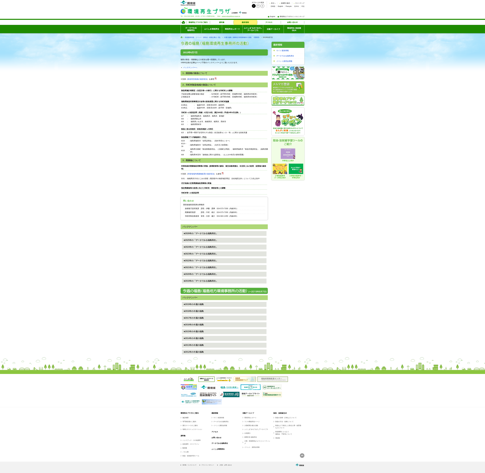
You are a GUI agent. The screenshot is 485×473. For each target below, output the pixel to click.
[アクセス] (269, 22)
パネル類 (186, 452)
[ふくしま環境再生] (211, 29)
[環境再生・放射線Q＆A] (294, 29)
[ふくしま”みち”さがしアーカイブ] (253, 29)
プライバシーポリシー (207, 465)
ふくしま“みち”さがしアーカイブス (256, 429)
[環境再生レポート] (232, 29)
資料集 (183, 436)
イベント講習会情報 (284, 61)
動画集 (185, 448)
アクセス (215, 432)
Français (289, 6)
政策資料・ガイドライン (191, 444)
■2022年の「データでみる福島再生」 (201, 260)
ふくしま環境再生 (218, 449)
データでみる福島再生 (285, 56)
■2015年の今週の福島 (194, 331)
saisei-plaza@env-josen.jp (231, 16)
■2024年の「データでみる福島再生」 (201, 247)
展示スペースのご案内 (190, 425)
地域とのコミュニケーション (192, 429)
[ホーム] (183, 22)
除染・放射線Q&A (280, 413)
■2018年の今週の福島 (194, 311)
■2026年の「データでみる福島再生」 (201, 233)
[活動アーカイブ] (273, 29)
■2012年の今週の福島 (194, 352)
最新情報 (215, 413)
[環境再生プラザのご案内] (198, 22)
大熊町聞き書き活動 (251, 425)
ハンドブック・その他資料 (192, 440)
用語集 (277, 438)
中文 (303, 6)
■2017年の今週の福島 (194, 318)
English (280, 6)
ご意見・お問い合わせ (225, 465)
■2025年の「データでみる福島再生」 (201, 240)
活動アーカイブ (248, 413)
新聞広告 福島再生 (250, 437)
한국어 (296, 6)
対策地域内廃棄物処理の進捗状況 (201, 174)
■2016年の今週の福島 (194, 325)
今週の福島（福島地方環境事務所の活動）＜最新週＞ (242, 37)
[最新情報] (245, 22)
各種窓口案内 (285, 3)
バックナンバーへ (190, 67)
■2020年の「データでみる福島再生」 (201, 274)
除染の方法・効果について (284, 421)
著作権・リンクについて (189, 465)
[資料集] (222, 22)
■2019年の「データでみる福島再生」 (201, 281)
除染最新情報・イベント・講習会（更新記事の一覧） (203, 37)
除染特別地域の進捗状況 (197, 79)
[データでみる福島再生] (191, 29)
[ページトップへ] (302, 455)
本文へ (273, 3)
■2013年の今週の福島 (194, 345)
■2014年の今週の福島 (194, 338)
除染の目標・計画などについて (286, 418)
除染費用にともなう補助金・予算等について (283, 433)
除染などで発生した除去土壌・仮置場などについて (288, 427)
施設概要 (186, 418)
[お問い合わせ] (292, 22)
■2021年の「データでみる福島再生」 (201, 267)
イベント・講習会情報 (252, 447)
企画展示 (247, 433)
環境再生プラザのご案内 (190, 413)
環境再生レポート (250, 418)
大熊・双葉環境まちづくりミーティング (257, 442)
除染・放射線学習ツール (191, 456)
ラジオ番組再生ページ (252, 421)
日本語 (273, 6)
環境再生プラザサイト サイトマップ (292, 16)
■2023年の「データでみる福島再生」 (201, 254)
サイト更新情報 (282, 51)
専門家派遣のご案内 (189, 421)
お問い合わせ (216, 438)
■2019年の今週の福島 (194, 304)
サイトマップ (299, 3)
